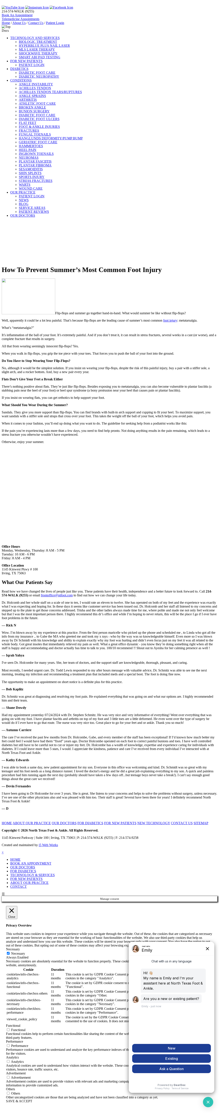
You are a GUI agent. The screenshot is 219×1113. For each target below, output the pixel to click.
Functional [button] (13, 1025)
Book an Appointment (30, 863)
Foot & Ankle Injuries (39, 127)
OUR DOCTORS (64, 823)
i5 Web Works (48, 845)
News (24, 200)
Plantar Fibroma (35, 165)
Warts (24, 184)
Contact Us (35, 23)
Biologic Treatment (38, 42)
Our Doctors (22, 215)
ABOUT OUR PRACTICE (32, 823)
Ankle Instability (36, 84)
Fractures (29, 130)
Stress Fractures (35, 181)
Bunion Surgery (34, 111)
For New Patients (26, 879)
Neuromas (28, 157)
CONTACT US (182, 823)
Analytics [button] (12, 1057)
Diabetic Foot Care (37, 72)
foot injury (170, 320)
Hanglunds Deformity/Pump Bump (51, 138)
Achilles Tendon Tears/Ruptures (50, 92)
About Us (19, 23)
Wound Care (31, 188)
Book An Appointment (17, 15)
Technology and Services (35, 38)
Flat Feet (27, 123)
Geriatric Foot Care (38, 142)
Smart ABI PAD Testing (39, 57)
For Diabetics (23, 871)
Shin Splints (30, 173)
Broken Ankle (32, 107)
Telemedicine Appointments (20, 19)
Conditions (21, 80)
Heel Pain (27, 150)
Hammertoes (31, 146)
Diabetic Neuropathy (39, 76)
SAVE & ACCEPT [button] (19, 1101)
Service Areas (32, 208)
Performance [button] (14, 1041)
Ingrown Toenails (36, 154)
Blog (23, 204)
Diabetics (19, 69)
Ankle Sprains (32, 96)
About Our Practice (29, 883)
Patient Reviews (34, 211)
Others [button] (10, 1089)
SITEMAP (201, 823)
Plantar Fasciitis (35, 161)
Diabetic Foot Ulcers (39, 119)
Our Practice (23, 192)
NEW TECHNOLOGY (153, 823)
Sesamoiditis (31, 169)
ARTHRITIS (28, 99)
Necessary (18, 953)
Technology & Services (32, 875)
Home (6, 23)
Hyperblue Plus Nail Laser (44, 45)
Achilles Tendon (35, 88)
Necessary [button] (13, 949)
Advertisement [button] (16, 1073)
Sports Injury (31, 177)
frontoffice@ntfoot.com (57, 595)
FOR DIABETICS (90, 823)
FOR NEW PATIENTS (26, 61)
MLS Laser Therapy (37, 49)
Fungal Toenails (35, 134)
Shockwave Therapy (38, 53)
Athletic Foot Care (37, 103)
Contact (18, 886)
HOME (7, 823)
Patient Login (55, 23)
